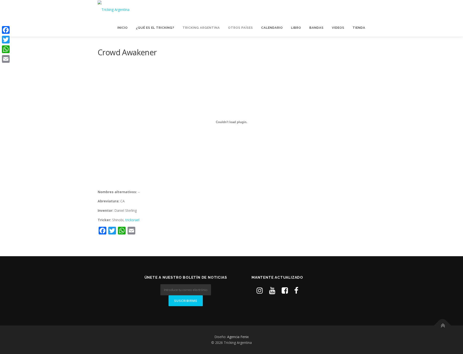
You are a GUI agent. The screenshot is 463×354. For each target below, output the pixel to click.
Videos (338, 27)
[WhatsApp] (6, 49)
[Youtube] (272, 290)
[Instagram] (260, 290)
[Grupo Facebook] (285, 290)
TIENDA (359, 27)
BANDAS (316, 27)
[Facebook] (6, 30)
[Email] (6, 59)
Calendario (272, 27)
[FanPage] (296, 290)
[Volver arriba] (442, 325)
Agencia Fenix (238, 336)
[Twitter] (6, 39)
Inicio (122, 27)
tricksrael (132, 220)
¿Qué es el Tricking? (155, 27)
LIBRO (296, 27)
